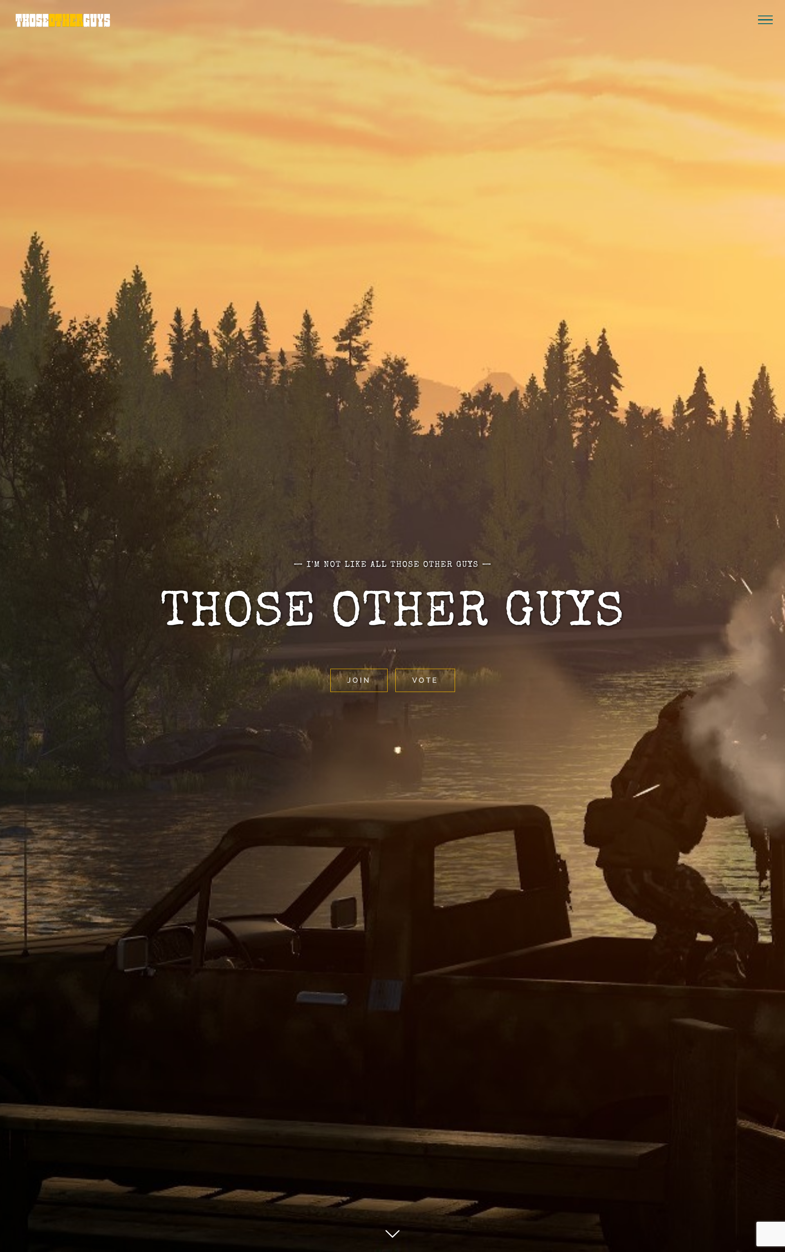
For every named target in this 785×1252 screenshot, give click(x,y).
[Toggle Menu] (765, 20)
